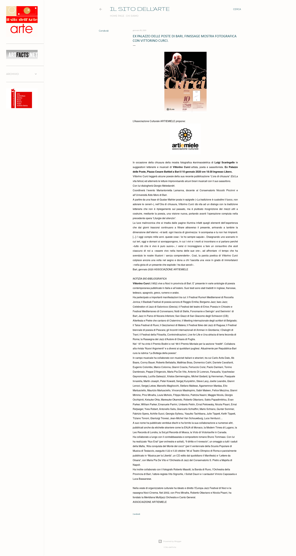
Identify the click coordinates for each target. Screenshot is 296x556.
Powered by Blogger (172, 541)
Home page (117, 15)
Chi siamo (132, 15)
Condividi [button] (104, 30)
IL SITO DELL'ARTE (140, 9)
